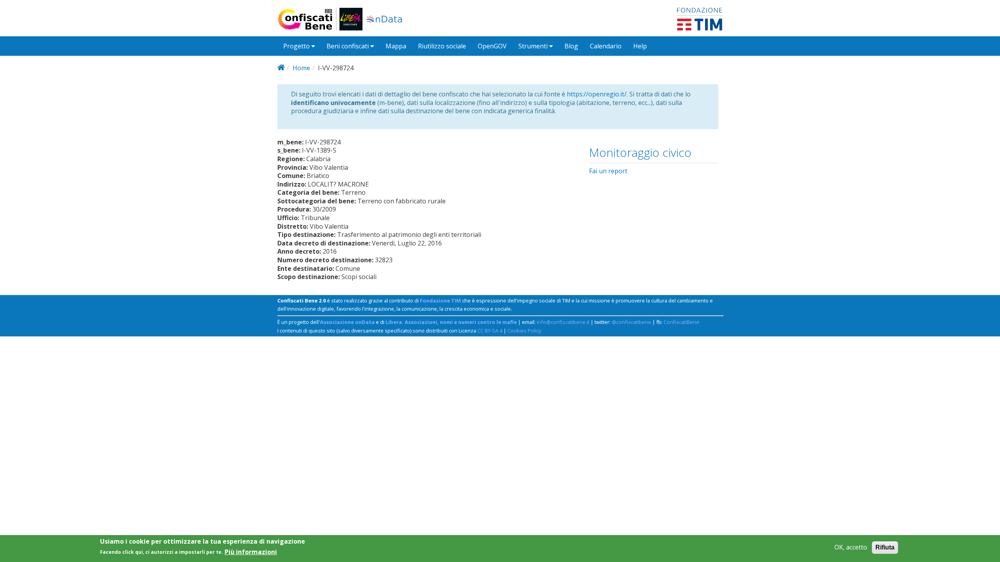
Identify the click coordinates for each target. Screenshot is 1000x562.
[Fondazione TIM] (700, 18)
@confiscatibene (631, 321)
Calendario (605, 46)
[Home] (308, 19)
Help (640, 46)
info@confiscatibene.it (563, 321)
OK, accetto (850, 547)
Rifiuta (885, 547)
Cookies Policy (524, 330)
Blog (571, 46)
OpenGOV (492, 46)
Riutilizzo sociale (442, 46)
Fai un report (608, 171)
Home (301, 68)
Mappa (396, 46)
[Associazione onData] (384, 19)
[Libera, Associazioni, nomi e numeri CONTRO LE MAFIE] (350, 19)
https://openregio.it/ (597, 94)
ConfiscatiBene (681, 321)
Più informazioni (251, 552)
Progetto (297, 46)
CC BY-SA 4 (489, 330)
